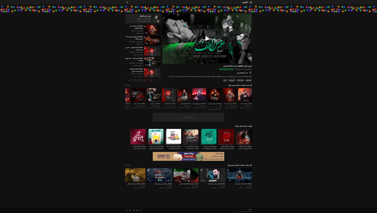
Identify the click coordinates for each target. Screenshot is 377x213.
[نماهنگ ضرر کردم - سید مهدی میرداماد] (152, 62)
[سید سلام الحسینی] (250, 72)
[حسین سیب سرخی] (169, 95)
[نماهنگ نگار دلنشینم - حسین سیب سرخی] (152, 51)
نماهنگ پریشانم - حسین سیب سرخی (136, 81)
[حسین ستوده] (245, 95)
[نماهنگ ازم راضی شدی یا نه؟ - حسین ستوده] (152, 40)
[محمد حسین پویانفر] (138, 95)
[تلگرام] (133, 210)
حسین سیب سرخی (138, 55)
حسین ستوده (139, 44)
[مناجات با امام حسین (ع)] (173, 137)
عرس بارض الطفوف (145, 16)
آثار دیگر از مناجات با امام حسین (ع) (240, 165)
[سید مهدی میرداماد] (154, 95)
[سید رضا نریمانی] (199, 95)
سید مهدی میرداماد (138, 65)
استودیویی (232, 80)
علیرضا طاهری (139, 33)
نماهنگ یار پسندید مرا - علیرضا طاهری (136, 27)
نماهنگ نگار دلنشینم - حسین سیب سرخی (134, 48)
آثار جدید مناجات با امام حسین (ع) (240, 85)
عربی (225, 80)
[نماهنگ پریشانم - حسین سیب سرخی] (152, 83)
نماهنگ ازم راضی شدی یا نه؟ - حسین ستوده (134, 38)
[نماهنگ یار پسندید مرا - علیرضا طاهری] (152, 29)
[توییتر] (137, 210)
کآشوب (245, 2)
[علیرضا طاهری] (230, 95)
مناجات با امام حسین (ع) (226, 69)
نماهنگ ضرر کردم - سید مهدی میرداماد (134, 59)
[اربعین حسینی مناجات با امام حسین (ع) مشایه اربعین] (191, 137)
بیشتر (128, 85)
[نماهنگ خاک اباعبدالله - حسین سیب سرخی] (152, 72)
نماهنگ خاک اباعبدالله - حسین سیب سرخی (136, 70)
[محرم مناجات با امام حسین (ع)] (244, 137)
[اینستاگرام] (140, 210)
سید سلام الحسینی (242, 73)
